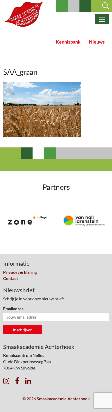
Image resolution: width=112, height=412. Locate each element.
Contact (10, 278)
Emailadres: (13, 308)
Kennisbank (68, 42)
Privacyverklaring (20, 272)
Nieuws (97, 42)
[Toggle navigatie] (102, 19)
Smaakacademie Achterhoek (63, 398)
